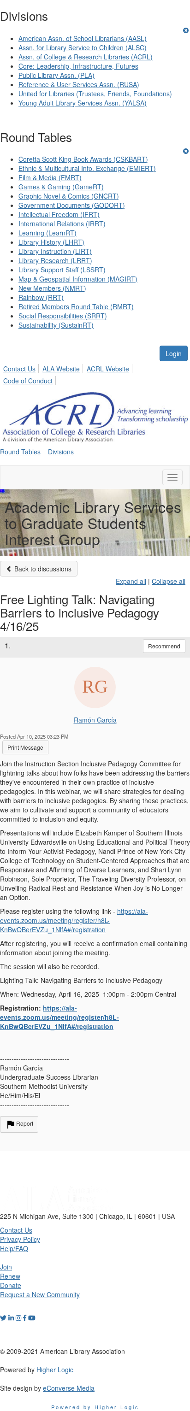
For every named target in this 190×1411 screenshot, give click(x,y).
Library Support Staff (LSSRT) (62, 269)
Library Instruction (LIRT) (55, 251)
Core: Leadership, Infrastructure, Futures (78, 66)
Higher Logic (54, 1369)
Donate (10, 1285)
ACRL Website (108, 368)
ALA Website (61, 368)
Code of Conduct (28, 380)
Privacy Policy (20, 1239)
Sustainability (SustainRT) (56, 324)
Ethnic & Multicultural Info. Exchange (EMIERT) (87, 168)
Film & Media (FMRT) (50, 177)
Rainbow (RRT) (41, 297)
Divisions (61, 451)
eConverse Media (69, 1388)
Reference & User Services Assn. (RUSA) (78, 84)
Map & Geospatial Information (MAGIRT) (77, 278)
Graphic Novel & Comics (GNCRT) (68, 195)
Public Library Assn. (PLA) (56, 75)
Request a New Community (40, 1294)
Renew (10, 1276)
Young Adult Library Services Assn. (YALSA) (82, 102)
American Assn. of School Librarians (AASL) (82, 38)
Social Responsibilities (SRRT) (62, 315)
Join (6, 1266)
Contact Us (19, 368)
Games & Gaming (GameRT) (61, 186)
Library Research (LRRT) (55, 260)
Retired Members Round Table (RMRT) (76, 306)
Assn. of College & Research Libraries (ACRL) (85, 56)
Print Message (25, 747)
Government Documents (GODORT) (71, 205)
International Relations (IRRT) (62, 223)
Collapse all (168, 581)
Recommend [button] (164, 646)
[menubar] (95, 373)
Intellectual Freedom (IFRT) (59, 214)
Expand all (131, 581)
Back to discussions (41, 568)
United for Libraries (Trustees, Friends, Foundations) (95, 93)
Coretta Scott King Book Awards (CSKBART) (83, 159)
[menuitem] (22, 367)
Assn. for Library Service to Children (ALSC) (82, 47)
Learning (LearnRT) (47, 232)
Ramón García (95, 719)
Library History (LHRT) (51, 242)
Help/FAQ (14, 1248)
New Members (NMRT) (52, 288)
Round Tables (20, 451)
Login (174, 353)
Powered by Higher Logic (95, 1407)
